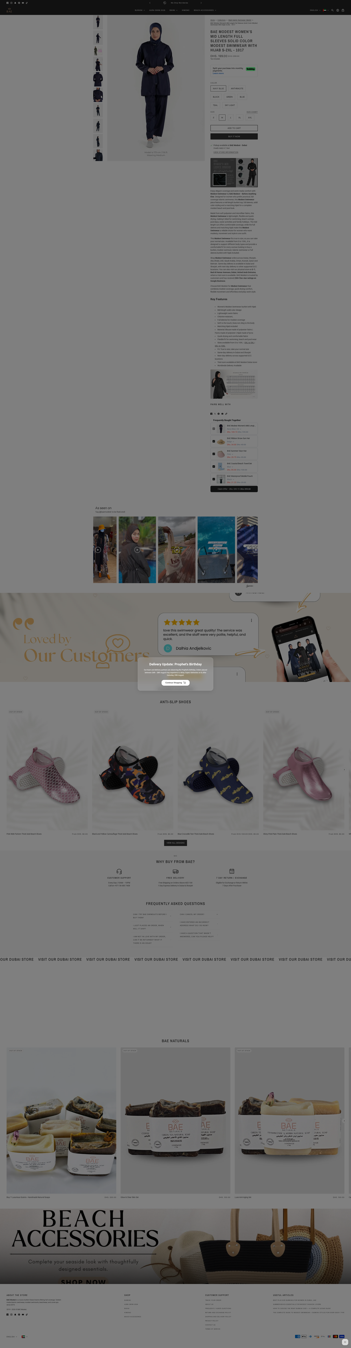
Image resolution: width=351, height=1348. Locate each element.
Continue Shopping (173, 683)
